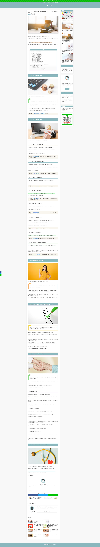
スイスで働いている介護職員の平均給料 (37, 55)
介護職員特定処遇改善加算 (35, 67)
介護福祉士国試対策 (64, 69)
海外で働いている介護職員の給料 (36, 53)
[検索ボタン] (59, 2)
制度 (62, 70)
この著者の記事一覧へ (47, 511)
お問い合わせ (54, 544)
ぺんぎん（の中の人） (32, 511)
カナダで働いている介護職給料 (36, 57)
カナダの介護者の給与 (36, 198)
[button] (33, 495)
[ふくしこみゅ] (50, 5)
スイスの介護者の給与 (36, 173)
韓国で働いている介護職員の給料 (36, 60)
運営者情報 (45, 544)
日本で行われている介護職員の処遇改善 (36, 65)
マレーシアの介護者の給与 (36, 254)
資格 (71, 70)
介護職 (68, 69)
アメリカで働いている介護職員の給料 (36, 54)
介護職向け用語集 (64, 110)
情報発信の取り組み (49, 544)
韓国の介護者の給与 (36, 238)
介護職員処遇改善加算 (35, 66)
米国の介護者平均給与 (36, 156)
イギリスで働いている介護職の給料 (36, 58)
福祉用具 (67, 70)
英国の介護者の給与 (36, 212)
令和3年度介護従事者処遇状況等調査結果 (39, 113)
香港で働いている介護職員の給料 (36, 59)
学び (64, 70)
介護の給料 (30, 14)
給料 (69, 70)
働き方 (71, 69)
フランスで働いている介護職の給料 (36, 56)
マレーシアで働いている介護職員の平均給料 (37, 61)
